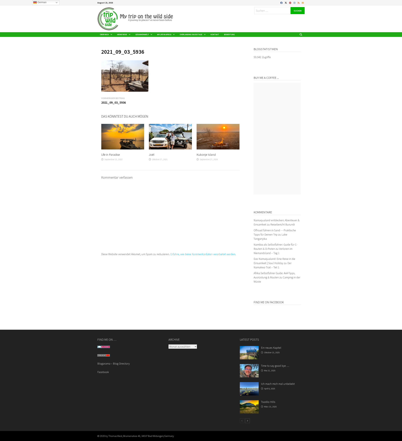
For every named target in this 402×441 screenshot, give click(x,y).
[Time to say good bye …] (249, 366)
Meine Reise (122, 34)
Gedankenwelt (142, 34)
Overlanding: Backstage (191, 34)
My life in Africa (164, 34)
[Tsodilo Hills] (249, 402)
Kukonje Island (206, 155)
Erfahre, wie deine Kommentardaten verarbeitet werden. (203, 254)
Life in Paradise (110, 155)
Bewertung (229, 34)
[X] (286, 2)
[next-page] (247, 420)
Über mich (104, 34)
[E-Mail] (303, 2)
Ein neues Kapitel (271, 347)
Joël (151, 155)
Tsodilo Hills (268, 402)
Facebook (103, 372)
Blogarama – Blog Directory (113, 363)
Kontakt (215, 34)
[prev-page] (242, 420)
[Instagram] (295, 2)
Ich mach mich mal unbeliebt (278, 384)
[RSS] (299, 2)
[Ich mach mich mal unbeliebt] (249, 384)
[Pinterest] (290, 2)
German (41, 2)
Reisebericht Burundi (282, 224)
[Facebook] (282, 2)
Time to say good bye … (275, 366)
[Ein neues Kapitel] (249, 348)
